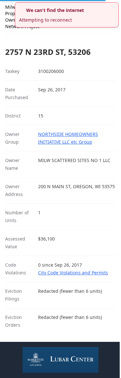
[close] (114, 6)
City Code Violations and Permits (73, 273)
